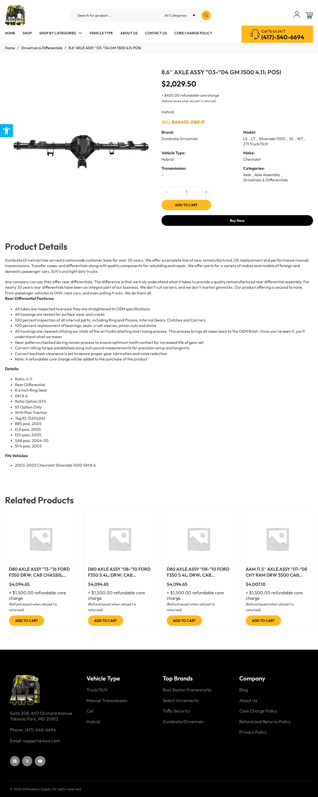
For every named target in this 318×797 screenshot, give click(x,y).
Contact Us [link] (156, 33)
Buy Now (237, 220)
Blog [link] (243, 690)
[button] (150, 78)
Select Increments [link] (181, 700)
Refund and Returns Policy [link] (265, 721)
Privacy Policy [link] (253, 732)
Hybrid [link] (93, 721)
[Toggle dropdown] (80, 33)
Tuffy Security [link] (176, 711)
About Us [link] (129, 33)
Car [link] (90, 711)
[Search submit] (206, 15)
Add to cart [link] (26, 620)
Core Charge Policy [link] (193, 33)
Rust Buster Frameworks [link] (187, 690)
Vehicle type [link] (101, 33)
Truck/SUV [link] (97, 690)
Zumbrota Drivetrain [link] (183, 721)
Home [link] (10, 33)
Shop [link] (27, 33)
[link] (6, 130)
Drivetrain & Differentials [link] (41, 47)
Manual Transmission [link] (106, 700)
